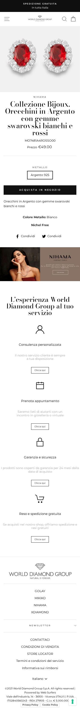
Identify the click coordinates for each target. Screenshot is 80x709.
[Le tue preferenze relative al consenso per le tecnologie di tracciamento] (72, 701)
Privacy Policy (30, 704)
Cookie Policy (50, 704)
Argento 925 (40, 175)
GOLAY (40, 591)
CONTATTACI (40, 639)
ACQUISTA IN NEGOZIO (40, 189)
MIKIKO (40, 598)
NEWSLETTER (40, 625)
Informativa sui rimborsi (40, 668)
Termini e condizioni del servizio (40, 661)
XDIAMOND (40, 612)
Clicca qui (40, 370)
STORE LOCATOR (40, 653)
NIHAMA (40, 97)
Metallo (40, 167)
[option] (40, 6)
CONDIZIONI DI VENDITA (40, 646)
